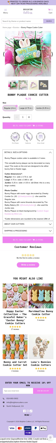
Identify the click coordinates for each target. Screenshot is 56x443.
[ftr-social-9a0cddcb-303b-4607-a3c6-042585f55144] (28, 411)
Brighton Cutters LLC (27, 421)
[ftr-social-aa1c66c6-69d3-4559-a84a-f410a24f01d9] (24, 411)
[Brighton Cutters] (28, 11)
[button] (15, 327)
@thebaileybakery (27, 205)
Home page (7, 27)
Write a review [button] (28, 265)
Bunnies (16, 27)
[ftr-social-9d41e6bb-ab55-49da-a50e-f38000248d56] (31, 411)
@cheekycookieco (25, 196)
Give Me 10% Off (43, 391)
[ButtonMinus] (16, 117)
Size (4, 103)
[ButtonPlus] (29, 117)
